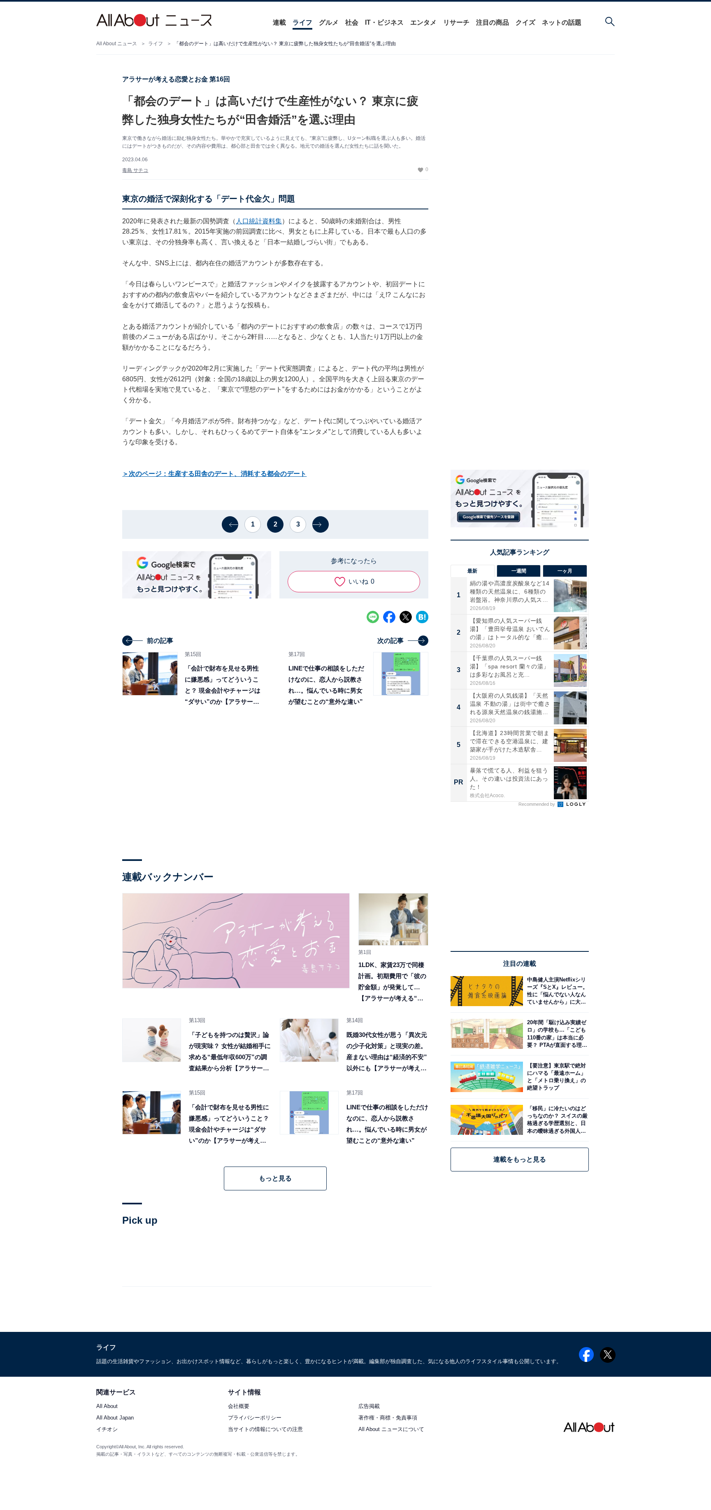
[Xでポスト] (406, 617)
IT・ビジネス (384, 22)
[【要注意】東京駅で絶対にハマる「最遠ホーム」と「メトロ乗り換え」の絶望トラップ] (556, 1077)
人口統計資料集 (259, 221)
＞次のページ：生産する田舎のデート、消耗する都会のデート (214, 473)
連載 (279, 22)
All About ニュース (116, 43)
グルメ (329, 22)
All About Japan (115, 1418)
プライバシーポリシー (254, 1418)
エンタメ (423, 22)
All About (107, 1406)
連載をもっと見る (519, 1159)
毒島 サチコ (135, 170)
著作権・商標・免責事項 (387, 1418)
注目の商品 (492, 22)
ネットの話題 (561, 22)
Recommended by (537, 804)
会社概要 (238, 1406)
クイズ (525, 22)
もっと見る (275, 1178)
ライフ (302, 22)
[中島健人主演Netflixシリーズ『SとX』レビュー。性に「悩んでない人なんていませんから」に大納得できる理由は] (556, 991)
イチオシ (107, 1429)
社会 (351, 22)
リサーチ (456, 22)
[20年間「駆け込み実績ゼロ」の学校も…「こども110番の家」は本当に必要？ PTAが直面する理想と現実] (556, 1034)
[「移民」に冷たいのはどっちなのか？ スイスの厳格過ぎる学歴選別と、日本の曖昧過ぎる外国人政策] (556, 1120)
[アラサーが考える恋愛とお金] (236, 940)
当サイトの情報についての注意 (265, 1429)
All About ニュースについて (391, 1429)
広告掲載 (369, 1406)
